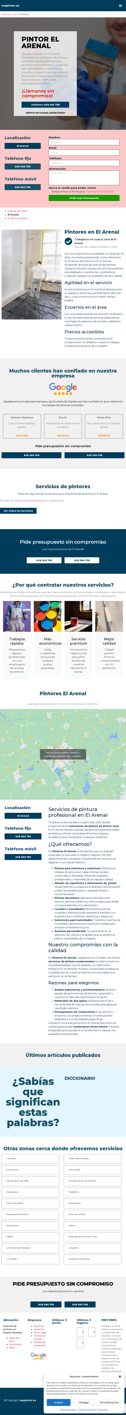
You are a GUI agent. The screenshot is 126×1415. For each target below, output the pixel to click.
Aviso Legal (103, 1409)
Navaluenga (75, 1203)
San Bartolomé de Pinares (82, 1180)
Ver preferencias (109, 1402)
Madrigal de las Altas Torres (83, 1236)
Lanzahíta (74, 1248)
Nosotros (39, 1329)
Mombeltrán (12, 1225)
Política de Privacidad (87, 1409)
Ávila (15, 14)
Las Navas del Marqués (18, 1248)
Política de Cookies (68, 1409)
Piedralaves (12, 1192)
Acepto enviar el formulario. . (82, 191)
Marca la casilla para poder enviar (72, 188)
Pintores (6, 14)
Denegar (84, 1402)
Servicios (39, 1326)
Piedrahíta (74, 1192)
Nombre (54, 137)
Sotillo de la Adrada (79, 1158)
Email (52, 148)
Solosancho (12, 1169)
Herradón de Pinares (79, 1259)
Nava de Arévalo (77, 1214)
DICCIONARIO (80, 1078)
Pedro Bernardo (14, 1203)
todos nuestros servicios (29, 500)
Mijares (72, 1225)
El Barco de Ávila (17, 218)
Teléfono (55, 158)
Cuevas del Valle (17, 210)
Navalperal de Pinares (17, 1214)
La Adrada (11, 1259)
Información (57, 169)
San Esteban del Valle (17, 1180)
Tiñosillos (11, 1158)
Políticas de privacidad (100, 191)
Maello (9, 1236)
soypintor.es (10, 5)
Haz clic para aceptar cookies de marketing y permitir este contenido (63, 754)
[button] (119, 1376)
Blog (11, 1347)
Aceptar (58, 1402)
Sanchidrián (74, 1169)
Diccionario (15, 1344)
